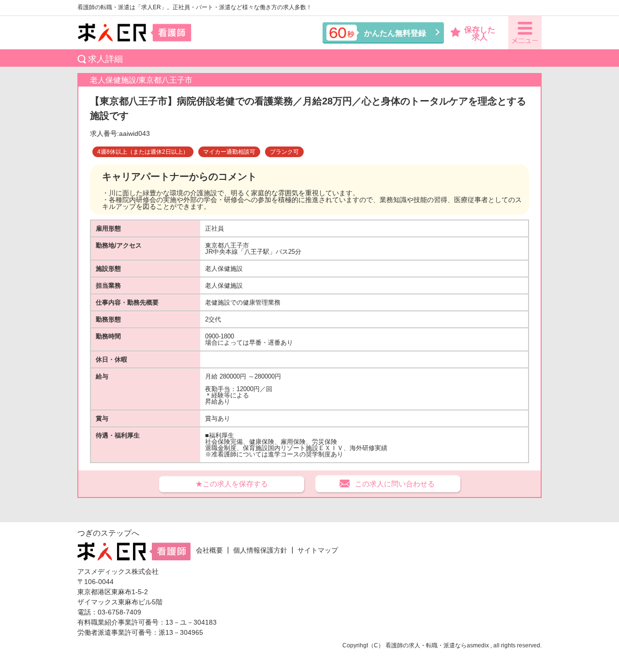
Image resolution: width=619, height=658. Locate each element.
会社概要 (209, 550)
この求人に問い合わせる (395, 484)
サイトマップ (317, 550)
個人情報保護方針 (260, 550)
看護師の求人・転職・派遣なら (426, 645)
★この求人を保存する (231, 484)
